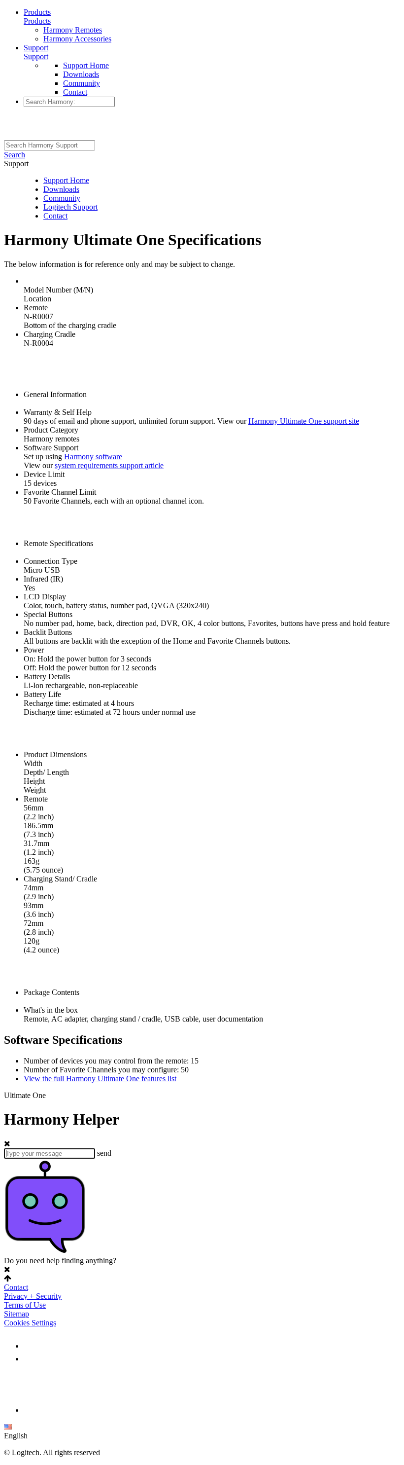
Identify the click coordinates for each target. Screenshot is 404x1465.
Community (81, 83)
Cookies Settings (30, 1322)
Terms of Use (25, 1305)
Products (37, 12)
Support (36, 47)
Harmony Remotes (72, 30)
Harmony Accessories (77, 39)
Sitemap (16, 1314)
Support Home (86, 65)
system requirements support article (109, 465)
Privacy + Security (33, 1296)
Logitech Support (70, 207)
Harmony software (93, 456)
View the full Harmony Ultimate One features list (100, 1078)
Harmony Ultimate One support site (303, 421)
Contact (75, 92)
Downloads (81, 74)
